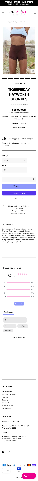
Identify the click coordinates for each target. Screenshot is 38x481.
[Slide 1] (4, 78)
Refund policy (6, 408)
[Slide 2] (10, 78)
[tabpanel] (19, 338)
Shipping (12, 112)
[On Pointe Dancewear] (19, 13)
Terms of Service (7, 406)
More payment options (19, 198)
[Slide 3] (16, 78)
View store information (19, 213)
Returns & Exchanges (9, 394)
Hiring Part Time (7, 391)
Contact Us (5, 403)
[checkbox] (8, 330)
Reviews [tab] (8, 312)
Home (3, 22)
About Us (5, 397)
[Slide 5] (27, 78)
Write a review (19, 304)
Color (5, 156)
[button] (3, 12)
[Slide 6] (33, 78)
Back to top (19, 478)
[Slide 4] (22, 78)
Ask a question (19, 127)
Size (4, 165)
